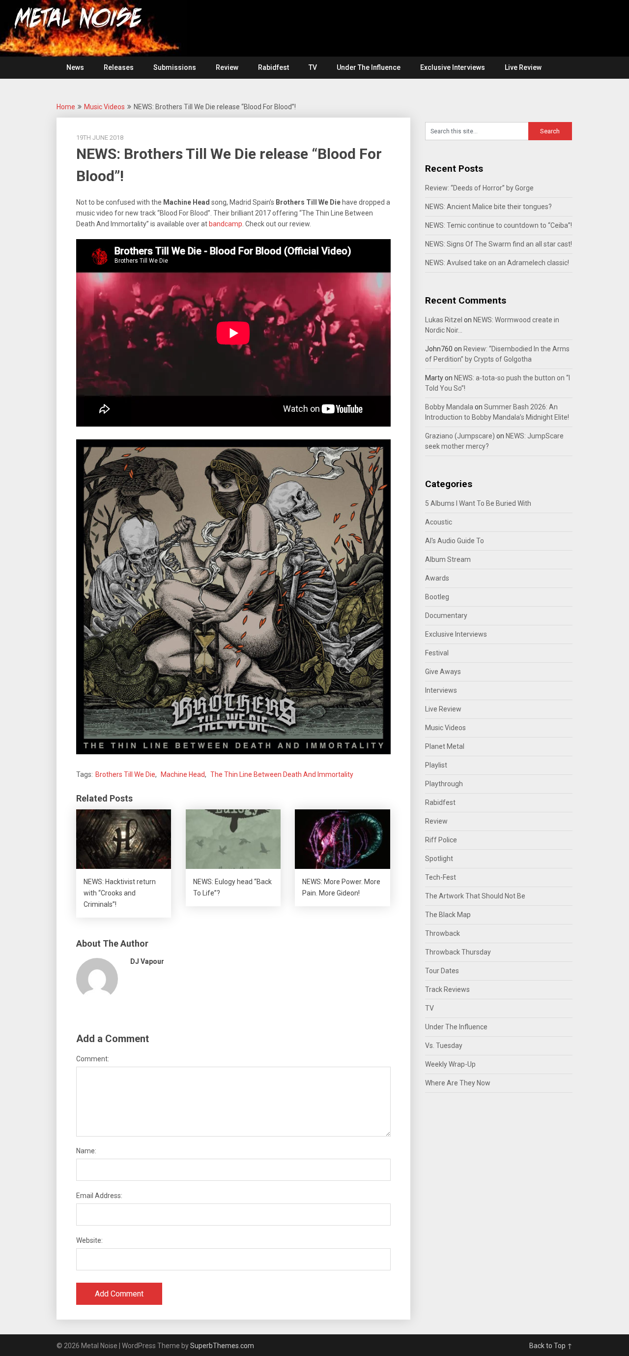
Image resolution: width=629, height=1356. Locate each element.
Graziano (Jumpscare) (460, 436)
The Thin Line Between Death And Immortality (281, 774)
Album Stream (448, 559)
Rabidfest (273, 67)
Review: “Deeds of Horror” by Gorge (479, 188)
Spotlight (439, 859)
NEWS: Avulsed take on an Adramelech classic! (497, 263)
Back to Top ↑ (550, 1346)
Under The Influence (368, 67)
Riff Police (441, 840)
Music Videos (104, 107)
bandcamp (225, 224)
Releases (119, 67)
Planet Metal (444, 746)
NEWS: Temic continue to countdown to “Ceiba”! (498, 225)
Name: (86, 1151)
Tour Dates (442, 971)
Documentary (446, 615)
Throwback (442, 933)
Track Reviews (447, 989)
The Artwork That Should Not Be (475, 896)
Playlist (436, 765)
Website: (89, 1240)
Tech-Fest (440, 877)
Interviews (441, 690)
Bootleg (437, 597)
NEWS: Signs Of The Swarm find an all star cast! (498, 244)
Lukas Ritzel (443, 320)
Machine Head (183, 774)
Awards (437, 578)
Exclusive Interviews (452, 67)
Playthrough (444, 784)
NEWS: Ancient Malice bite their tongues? (488, 207)
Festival (437, 653)
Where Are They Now (457, 1083)
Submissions (174, 67)
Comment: (92, 1059)
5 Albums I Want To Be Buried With (478, 503)
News (75, 67)
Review (227, 67)
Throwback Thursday (458, 952)
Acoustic (438, 522)
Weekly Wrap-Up (450, 1064)
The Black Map (448, 915)
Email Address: (99, 1196)
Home (66, 107)
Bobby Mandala (449, 407)
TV (313, 67)
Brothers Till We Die (125, 774)
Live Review (523, 67)
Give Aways (443, 672)
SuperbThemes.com (222, 1346)
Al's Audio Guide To (454, 541)
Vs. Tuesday (443, 1045)
